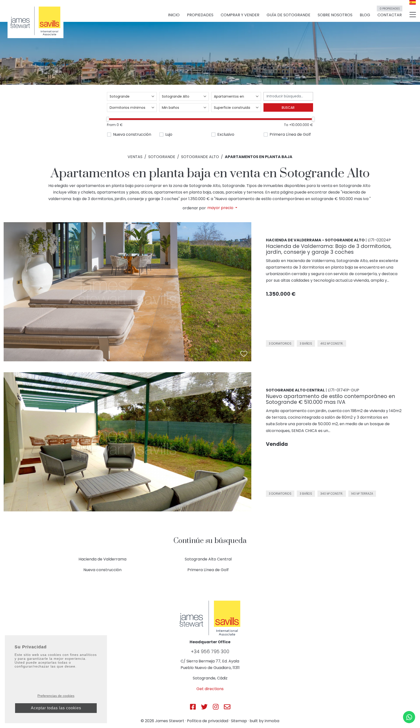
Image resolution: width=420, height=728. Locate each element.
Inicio (174, 15)
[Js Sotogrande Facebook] (193, 706)
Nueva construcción (132, 134)
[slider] (107, 119)
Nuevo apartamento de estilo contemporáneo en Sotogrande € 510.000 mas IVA (330, 399)
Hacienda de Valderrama (102, 559)
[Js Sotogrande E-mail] (227, 706)
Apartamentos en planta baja (258, 157)
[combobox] (132, 96)
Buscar (288, 107)
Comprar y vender (240, 15)
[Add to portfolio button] (243, 353)
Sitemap (239, 721)
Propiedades (200, 15)
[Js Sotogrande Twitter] (204, 706)
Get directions (210, 689)
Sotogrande (161, 157)
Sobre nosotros (335, 15)
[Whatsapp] (409, 717)
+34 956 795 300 (210, 651)
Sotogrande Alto (200, 157)
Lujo (168, 134)
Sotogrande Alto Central (208, 559)
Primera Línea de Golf (290, 134)
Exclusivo (225, 134)
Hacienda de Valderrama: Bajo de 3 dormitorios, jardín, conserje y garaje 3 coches (328, 249)
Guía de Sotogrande (288, 15)
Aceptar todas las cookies (56, 708)
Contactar (389, 13)
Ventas (135, 157)
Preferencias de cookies (55, 696)
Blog (365, 15)
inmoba (272, 721)
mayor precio (220, 208)
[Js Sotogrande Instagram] (215, 706)
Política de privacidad (207, 721)
